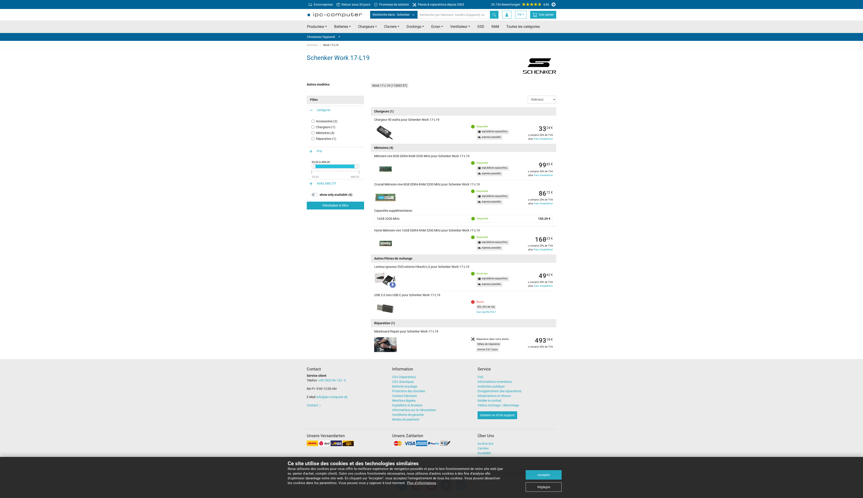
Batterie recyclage (404, 386)
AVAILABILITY (326, 183)
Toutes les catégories (523, 26)
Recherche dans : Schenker (391, 14)
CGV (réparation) (404, 377)
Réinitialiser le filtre (335, 205)
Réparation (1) (326, 139)
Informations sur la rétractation (414, 410)
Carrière (483, 448)
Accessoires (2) (326, 121)
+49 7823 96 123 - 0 (332, 380)
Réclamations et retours (494, 396)
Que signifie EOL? (486, 312)
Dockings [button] (414, 26)
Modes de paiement (405, 419)
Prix (319, 151)
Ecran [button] (435, 26)
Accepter (544, 475)
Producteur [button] (315, 26)
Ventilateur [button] (458, 26)
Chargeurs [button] (366, 26)
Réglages (543, 487)
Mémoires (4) (325, 133)
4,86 (520, 4)
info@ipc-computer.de (332, 397)
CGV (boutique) (403, 381)
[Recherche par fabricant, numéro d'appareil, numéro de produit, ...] (494, 15)
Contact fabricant (404, 396)
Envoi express (323, 4)
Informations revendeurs (495, 381)
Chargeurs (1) (325, 127)
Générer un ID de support (497, 415)
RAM (495, 26)
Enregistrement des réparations (499, 391)
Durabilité (484, 453)
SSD (480, 26)
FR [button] (519, 14)
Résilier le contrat (489, 400)
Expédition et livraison (407, 405)
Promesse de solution (393, 4)
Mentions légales (404, 400)
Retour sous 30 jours (355, 4)
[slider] (313, 166)
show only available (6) (336, 194)
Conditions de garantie (408, 414)
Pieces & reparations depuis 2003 (440, 4)
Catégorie (323, 110)
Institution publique (491, 386)
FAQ (480, 377)
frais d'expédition (543, 138)
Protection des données (408, 391)
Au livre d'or (486, 443)
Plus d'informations (421, 483)
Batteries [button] (341, 26)
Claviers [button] (390, 26)
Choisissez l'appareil (321, 37)
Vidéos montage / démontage (498, 405)
